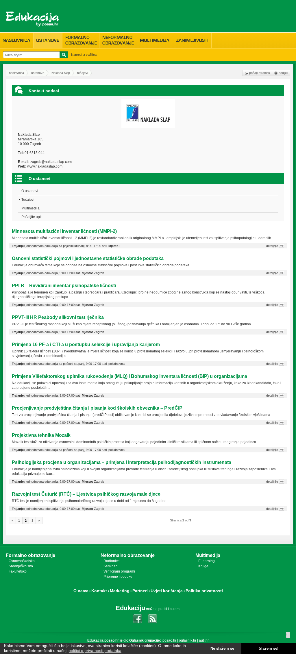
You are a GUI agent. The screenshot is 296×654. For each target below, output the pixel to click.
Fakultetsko (18, 571)
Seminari (110, 566)
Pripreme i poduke (117, 577)
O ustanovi (29, 191)
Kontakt (99, 590)
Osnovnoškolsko (22, 561)
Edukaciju (130, 608)
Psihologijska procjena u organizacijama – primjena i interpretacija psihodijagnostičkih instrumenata (121, 462)
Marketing (120, 590)
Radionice (111, 561)
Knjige (203, 566)
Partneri (140, 590)
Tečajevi (27, 200)
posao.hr (169, 640)
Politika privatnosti (204, 590)
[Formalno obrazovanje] (80, 40)
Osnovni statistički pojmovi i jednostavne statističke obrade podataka (88, 258)
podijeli (283, 73)
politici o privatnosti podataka (95, 650)
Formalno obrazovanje (30, 555)
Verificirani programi (119, 571)
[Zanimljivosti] (192, 40)
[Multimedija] (155, 40)
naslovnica (16, 73)
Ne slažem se (222, 648)
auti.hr (204, 640)
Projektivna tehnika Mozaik (41, 435)
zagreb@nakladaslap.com (51, 162)
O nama (80, 590)
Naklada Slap (60, 73)
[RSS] (152, 618)
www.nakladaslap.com (44, 166)
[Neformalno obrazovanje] (118, 40)
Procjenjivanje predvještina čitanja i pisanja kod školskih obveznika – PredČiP (97, 408)
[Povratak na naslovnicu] (32, 19)
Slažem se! (268, 648)
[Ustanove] (48, 40)
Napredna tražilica (84, 54)
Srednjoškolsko (21, 566)
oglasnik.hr (187, 640)
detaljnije (272, 246)
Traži (63, 55)
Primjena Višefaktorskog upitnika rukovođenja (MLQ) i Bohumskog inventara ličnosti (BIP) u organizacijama (129, 376)
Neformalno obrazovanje (128, 555)
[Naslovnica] (16, 40)
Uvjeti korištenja (167, 590)
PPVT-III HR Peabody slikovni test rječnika (58, 317)
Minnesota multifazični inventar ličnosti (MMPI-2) (64, 231)
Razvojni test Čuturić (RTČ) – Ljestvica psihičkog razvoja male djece (86, 494)
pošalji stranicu (259, 73)
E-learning (206, 561)
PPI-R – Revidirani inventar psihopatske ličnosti (64, 285)
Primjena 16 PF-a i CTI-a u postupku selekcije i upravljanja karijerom (86, 344)
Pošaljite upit (31, 217)
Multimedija (30, 208)
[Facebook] (137, 618)
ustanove (37, 73)
